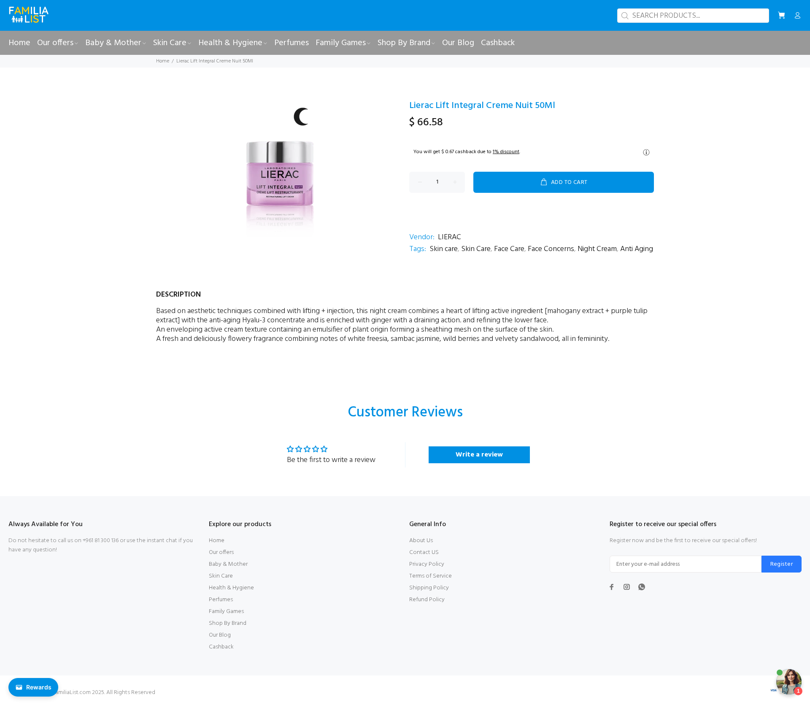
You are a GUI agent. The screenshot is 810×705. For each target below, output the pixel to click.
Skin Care (476, 249)
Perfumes (221, 600)
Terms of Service (430, 576)
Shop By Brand (227, 623)
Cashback (221, 647)
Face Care (509, 249)
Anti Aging (636, 249)
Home (162, 61)
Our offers (221, 552)
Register (781, 564)
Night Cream (597, 249)
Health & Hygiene (231, 588)
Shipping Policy (429, 588)
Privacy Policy (426, 564)
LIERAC (449, 237)
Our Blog (220, 635)
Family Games (226, 611)
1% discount (506, 152)
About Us (421, 541)
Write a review (479, 454)
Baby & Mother (228, 564)
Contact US (424, 552)
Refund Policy (427, 600)
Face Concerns (551, 249)
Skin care (443, 249)
